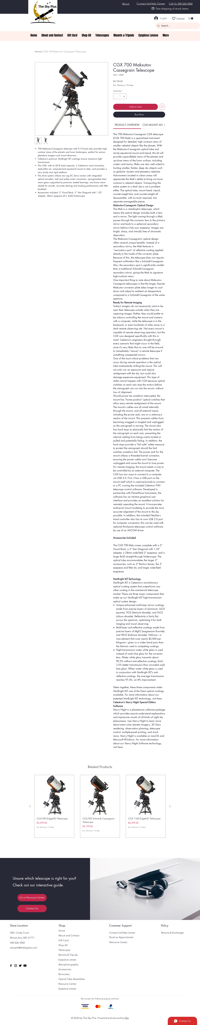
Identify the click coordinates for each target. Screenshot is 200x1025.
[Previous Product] (30, 806)
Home (38, 51)
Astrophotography (68, 964)
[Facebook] (11, 965)
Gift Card (63, 940)
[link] (127, 124)
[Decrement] (115, 96)
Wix (127, 1018)
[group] (100, 806)
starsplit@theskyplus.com (23, 947)
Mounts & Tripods (68, 954)
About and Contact (68, 935)
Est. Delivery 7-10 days (123, 85)
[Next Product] (170, 806)
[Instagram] (15, 965)
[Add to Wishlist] (162, 107)
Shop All (62, 945)
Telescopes (64, 950)
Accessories (64, 969)
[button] (191, 18)
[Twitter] (20, 965)
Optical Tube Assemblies (71, 979)
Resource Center (67, 983)
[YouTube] (25, 965)
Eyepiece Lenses (67, 959)
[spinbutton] (120, 96)
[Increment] (124, 96)
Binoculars (64, 974)
